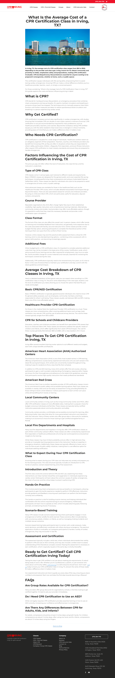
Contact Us (62, 644)
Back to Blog (57, 626)
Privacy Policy (63, 649)
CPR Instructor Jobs (79, 7)
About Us (62, 638)
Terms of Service (64, 648)
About (68, 7)
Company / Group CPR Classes (42, 646)
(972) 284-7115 (99, 1)
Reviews (61, 640)
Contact (92, 7)
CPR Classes (34, 7)
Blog (60, 646)
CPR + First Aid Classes (48, 7)
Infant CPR (36, 642)
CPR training (51, 565)
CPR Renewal (37, 644)
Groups (61, 7)
